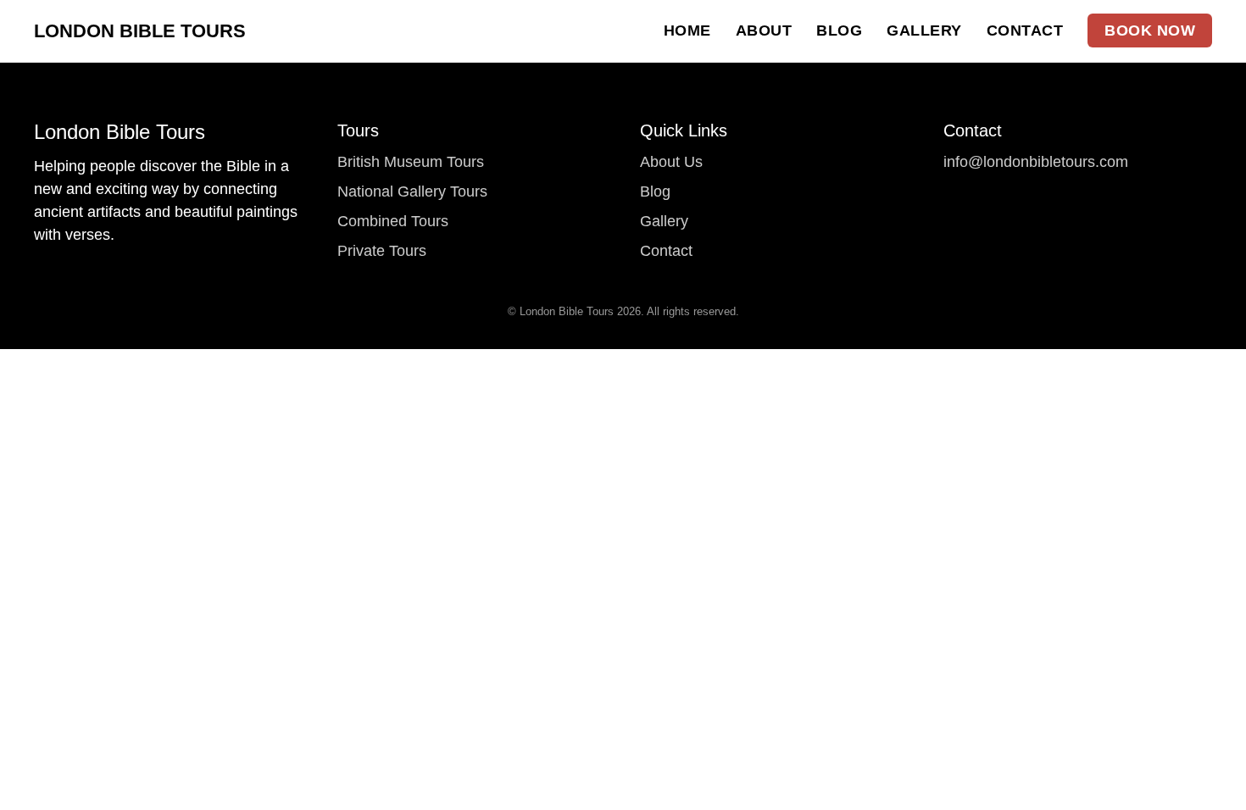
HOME (687, 30)
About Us (671, 161)
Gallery (664, 221)
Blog (655, 191)
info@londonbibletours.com (1035, 161)
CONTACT (1025, 30)
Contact (666, 250)
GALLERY (924, 30)
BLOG (839, 30)
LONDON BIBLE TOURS (140, 31)
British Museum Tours (410, 161)
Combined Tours (392, 221)
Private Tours (381, 250)
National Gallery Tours (412, 191)
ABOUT (764, 30)
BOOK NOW (1149, 30)
